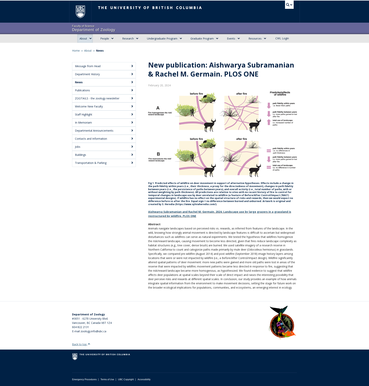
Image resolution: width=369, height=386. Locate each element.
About (83, 38)
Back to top (79, 344)
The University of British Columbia (80, 12)
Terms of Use (107, 379)
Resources (255, 38)
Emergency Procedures (84, 379)
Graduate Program (202, 38)
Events (231, 38)
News (100, 50)
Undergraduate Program (162, 38)
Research (128, 38)
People (104, 38)
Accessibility (144, 379)
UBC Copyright (126, 379)
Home (76, 50)
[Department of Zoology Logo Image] (282, 322)
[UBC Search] (289, 5)
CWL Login (282, 38)
